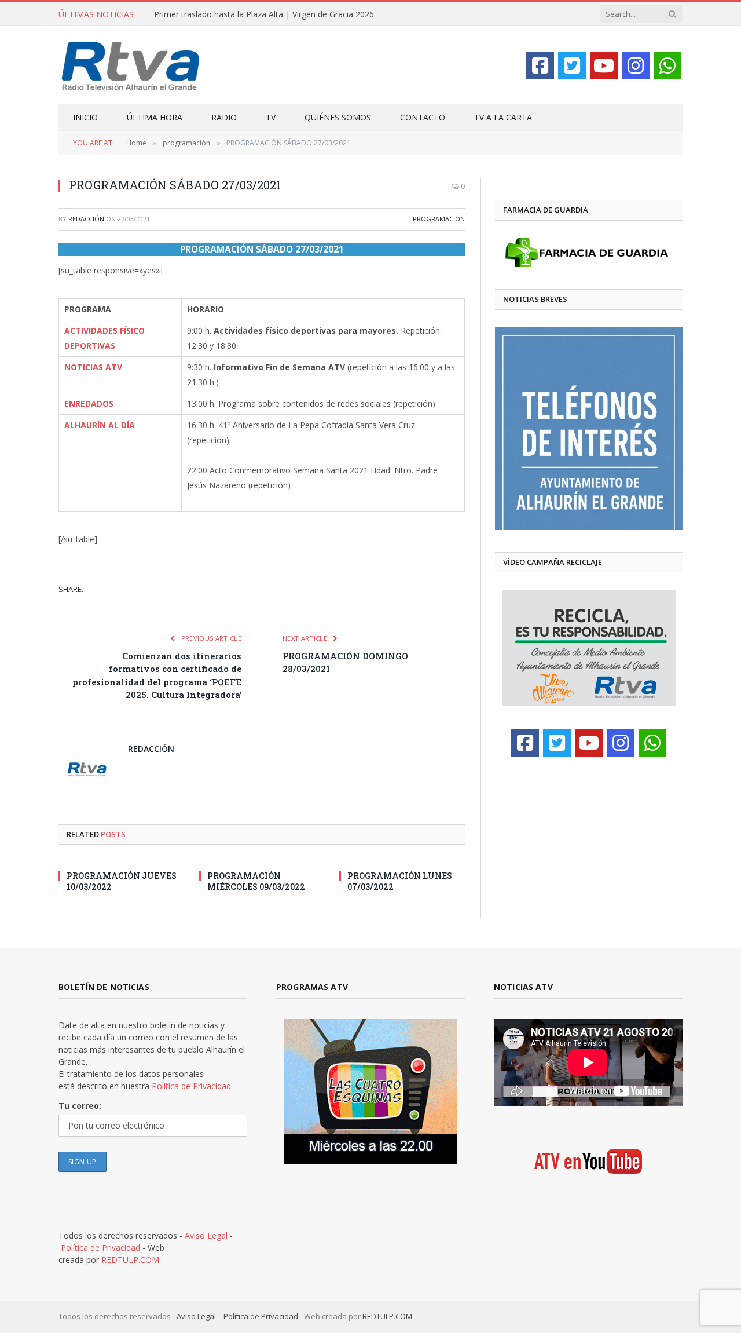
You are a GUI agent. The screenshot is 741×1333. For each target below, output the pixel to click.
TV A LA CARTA (503, 117)
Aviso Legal (206, 1235)
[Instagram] (636, 65)
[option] (589, 428)
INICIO (85, 117)
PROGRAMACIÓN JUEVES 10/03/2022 (122, 881)
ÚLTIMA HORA (154, 117)
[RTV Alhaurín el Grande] (130, 65)
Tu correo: (79, 1105)
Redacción (86, 218)
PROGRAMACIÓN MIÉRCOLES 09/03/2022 (256, 881)
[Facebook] (540, 65)
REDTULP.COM (130, 1259)
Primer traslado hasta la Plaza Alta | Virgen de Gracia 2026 (264, 14)
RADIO (224, 117)
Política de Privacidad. (192, 1085)
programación (439, 218)
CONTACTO (422, 117)
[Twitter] (572, 65)
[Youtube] (604, 65)
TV (271, 117)
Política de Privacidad (100, 1247)
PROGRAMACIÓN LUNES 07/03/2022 (399, 881)
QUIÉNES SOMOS (338, 117)
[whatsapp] (667, 65)
